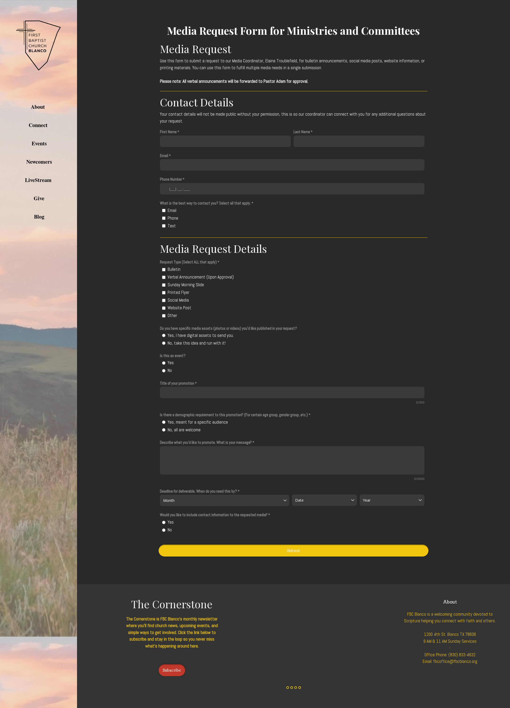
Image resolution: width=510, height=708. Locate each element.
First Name (168, 131)
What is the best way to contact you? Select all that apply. (205, 203)
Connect (39, 125)
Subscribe (172, 670)
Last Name (302, 131)
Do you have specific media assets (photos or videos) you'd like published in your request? (228, 328)
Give (39, 198)
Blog (39, 216)
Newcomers (39, 162)
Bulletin (174, 269)
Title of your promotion (177, 383)
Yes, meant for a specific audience (198, 422)
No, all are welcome (184, 430)
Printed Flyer (178, 292)
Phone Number (171, 179)
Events (39, 143)
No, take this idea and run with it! (197, 343)
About (39, 107)
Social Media (178, 300)
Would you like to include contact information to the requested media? (213, 514)
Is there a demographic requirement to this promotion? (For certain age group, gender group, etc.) (234, 414)
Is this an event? (173, 355)
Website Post (179, 308)
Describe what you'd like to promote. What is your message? (206, 442)
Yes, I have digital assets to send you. (201, 335)
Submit (293, 550)
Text (172, 226)
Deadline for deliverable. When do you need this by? (198, 491)
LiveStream (39, 180)
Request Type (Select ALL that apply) (188, 261)
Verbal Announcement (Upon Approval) (201, 277)
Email (164, 155)
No (170, 370)
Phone (173, 218)
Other (172, 315)
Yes (171, 363)
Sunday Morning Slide (186, 285)
